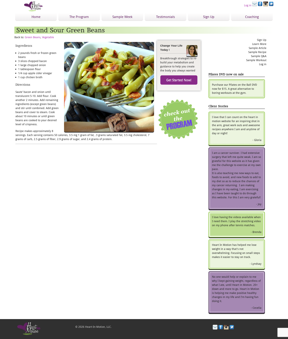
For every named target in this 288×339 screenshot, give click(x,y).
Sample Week (122, 17)
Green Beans (32, 37)
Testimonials (165, 17)
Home (36, 17)
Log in (247, 5)
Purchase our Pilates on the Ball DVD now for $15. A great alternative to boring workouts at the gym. (234, 89)
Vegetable (48, 37)
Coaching (252, 17)
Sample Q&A (258, 56)
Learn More (259, 44)
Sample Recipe (257, 52)
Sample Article (257, 48)
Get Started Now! (178, 80)
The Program (79, 17)
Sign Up (208, 17)
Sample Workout (256, 60)
